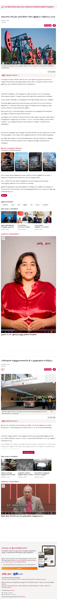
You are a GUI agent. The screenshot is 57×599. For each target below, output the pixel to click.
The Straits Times (6, 579)
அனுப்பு (19, 568)
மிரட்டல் (37, 205)
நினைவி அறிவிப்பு (7, 587)
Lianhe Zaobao (24, 579)
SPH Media (22, 597)
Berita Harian (32, 579)
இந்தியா (25, 205)
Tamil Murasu (39, 579)
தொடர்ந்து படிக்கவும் (28, 452)
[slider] (28, 330)
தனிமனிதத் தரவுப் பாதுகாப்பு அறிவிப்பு (40, 586)
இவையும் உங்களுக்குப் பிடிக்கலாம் (11, 148)
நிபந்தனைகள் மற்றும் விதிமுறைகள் (19, 586)
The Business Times (15, 579)
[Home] (18, 574)
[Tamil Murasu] (7, 574)
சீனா (19, 205)
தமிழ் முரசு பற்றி (6, 586)
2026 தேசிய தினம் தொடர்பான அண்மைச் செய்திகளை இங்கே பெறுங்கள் (29, 7)
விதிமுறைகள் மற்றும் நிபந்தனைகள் (19, 560)
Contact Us (12, 590)
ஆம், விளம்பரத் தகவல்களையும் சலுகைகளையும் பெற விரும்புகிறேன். (19, 564)
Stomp (44, 579)
